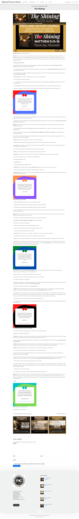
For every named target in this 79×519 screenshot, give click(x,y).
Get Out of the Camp (57, 432)
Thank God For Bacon (61, 413)
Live (46, 2)
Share (75, 4)
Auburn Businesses (46, 515)
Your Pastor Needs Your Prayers (21, 432)
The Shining (39, 8)
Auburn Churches (39, 515)
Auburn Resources (32, 515)
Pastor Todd (4, 4)
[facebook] (64, 2)
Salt (73, 4)
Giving (50, 2)
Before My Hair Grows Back (39, 432)
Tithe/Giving (16, 505)
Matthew (43, 6)
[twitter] (66, 2)
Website (14, 460)
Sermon (46, 6)
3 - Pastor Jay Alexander (37, 6)
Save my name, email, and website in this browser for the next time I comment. (29, 463)
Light (71, 4)
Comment (15, 443)
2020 (32, 6)
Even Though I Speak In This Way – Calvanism (23, 413)
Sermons (42, 2)
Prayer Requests (32, 2)
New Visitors (25, 2)
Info (37, 2)
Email (42, 456)
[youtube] (68, 2)
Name (14, 456)
